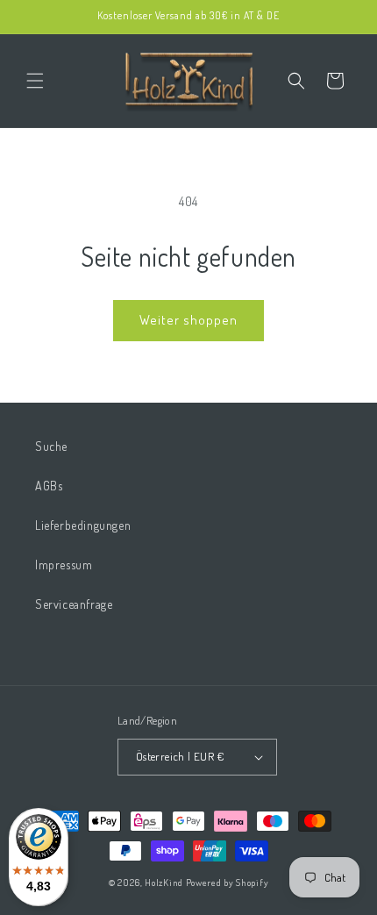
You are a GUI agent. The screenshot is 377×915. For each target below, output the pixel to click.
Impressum (63, 564)
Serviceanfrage (73, 604)
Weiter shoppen (188, 319)
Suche (51, 446)
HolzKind (164, 882)
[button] (35, 80)
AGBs (48, 485)
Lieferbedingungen (83, 525)
